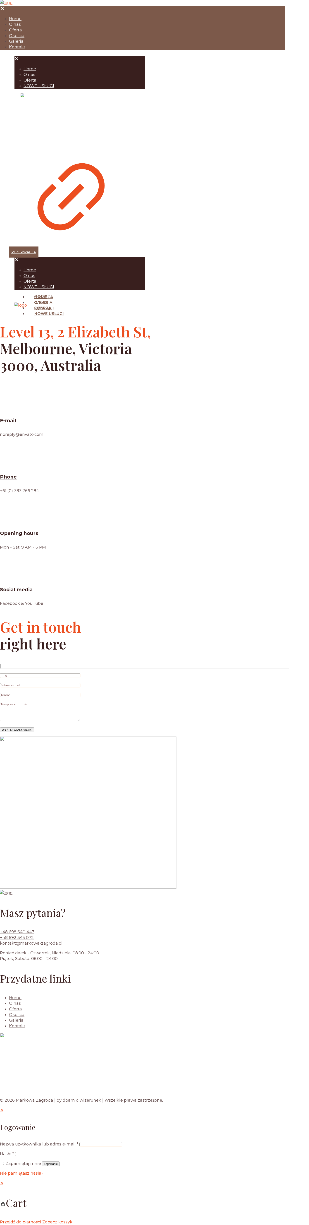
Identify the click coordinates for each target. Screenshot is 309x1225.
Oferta (15, 1009)
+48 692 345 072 (17, 937)
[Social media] (11, 575)
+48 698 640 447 (17, 931)
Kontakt (17, 1025)
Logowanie (51, 1164)
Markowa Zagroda (34, 1100)
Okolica (16, 1014)
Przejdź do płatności (20, 1222)
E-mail (8, 420)
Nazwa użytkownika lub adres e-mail (39, 1144)
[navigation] (154, 1202)
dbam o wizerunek (82, 1100)
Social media (16, 589)
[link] (71, 171)
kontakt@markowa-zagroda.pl (31, 943)
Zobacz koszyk (57, 1222)
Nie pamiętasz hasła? (21, 1173)
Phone (8, 477)
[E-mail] (11, 406)
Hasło (7, 1153)
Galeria (16, 1020)
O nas (15, 1003)
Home (15, 997)
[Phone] (11, 462)
